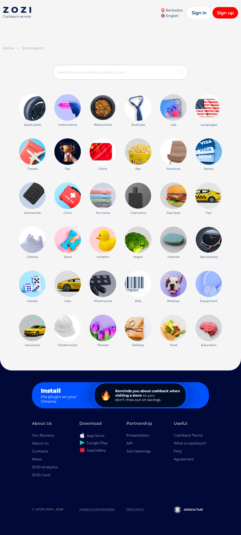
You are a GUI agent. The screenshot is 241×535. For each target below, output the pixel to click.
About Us (40, 443)
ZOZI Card (41, 475)
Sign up (225, 13)
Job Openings (138, 451)
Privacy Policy (135, 509)
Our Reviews (43, 435)
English (172, 16)
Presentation (137, 435)
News (37, 459)
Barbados (174, 10)
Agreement (184, 459)
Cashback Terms (188, 435)
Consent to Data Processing (96, 509)
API (129, 443)
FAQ (178, 451)
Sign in (199, 13)
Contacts (40, 451)
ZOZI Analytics (45, 467)
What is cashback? (190, 443)
